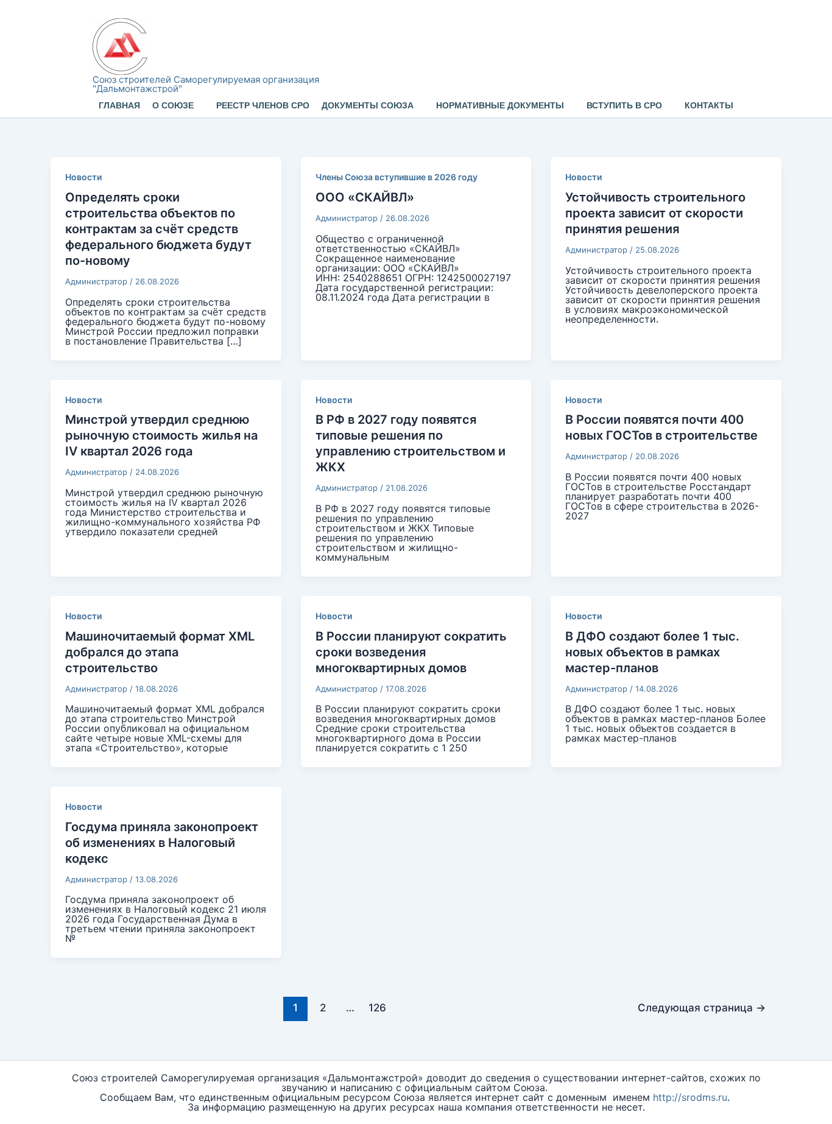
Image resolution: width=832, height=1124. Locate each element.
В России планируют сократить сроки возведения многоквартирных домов (411, 652)
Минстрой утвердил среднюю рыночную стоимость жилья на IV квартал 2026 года (161, 435)
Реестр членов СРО (262, 105)
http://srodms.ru (690, 1097)
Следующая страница (702, 1007)
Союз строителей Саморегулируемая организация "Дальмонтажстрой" (206, 84)
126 (377, 1007)
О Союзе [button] (173, 105)
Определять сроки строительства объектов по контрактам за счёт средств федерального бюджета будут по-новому (158, 229)
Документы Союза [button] (368, 105)
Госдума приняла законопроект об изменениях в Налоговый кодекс (161, 843)
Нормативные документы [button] (500, 105)
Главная (119, 105)
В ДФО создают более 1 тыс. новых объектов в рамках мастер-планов (652, 652)
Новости (83, 177)
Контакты (709, 105)
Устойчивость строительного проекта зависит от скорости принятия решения (655, 213)
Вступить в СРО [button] (624, 105)
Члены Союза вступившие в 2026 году (397, 177)
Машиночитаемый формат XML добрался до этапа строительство (160, 652)
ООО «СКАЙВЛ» (365, 197)
